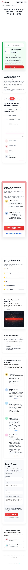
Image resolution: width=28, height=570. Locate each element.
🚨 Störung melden (14, 67)
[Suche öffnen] (25, 2)
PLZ (6, 490)
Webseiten (8, 5)
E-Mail (8, 482)
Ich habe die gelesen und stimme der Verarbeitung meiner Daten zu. (13, 509)
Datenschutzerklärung (16, 508)
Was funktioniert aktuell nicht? (12, 496)
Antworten (16, 385)
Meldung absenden (12, 514)
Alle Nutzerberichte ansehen (14, 233)
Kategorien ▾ (20, 2)
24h (12, 98)
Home (3, 5)
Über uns (16, 556)
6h (6, 98)
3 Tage (18, 98)
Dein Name (7, 476)
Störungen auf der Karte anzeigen (15, 319)
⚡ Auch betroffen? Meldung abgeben (14, 228)
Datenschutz (22, 556)
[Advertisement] (14, 28)
